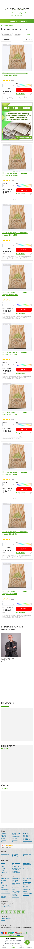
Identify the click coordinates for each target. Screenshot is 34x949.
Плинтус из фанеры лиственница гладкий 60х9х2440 (15, 533)
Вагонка (3, 883)
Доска (2, 887)
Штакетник (26, 895)
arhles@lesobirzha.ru (6, 905)
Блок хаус (3, 880)
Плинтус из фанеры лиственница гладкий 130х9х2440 (15, 74)
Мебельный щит (16, 878)
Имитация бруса (5, 889)
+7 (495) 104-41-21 (17, 9)
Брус (2, 882)
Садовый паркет (27, 878)
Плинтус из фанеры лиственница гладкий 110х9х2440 (15, 234)
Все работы (5, 706)
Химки (3, 920)
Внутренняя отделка (15, 854)
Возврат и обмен (5, 841)
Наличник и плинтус (15, 881)
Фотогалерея (15, 864)
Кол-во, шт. (4, 83)
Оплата (3, 838)
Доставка (3, 839)
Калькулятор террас (26, 869)
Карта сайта (4, 872)
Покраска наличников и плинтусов (14, 774)
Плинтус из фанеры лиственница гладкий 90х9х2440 (15, 353)
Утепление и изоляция (26, 887)
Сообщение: (4, 678)
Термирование (26, 855)
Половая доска (15, 887)
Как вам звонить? (6, 672)
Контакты (14, 838)
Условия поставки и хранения (16, 834)
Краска (3, 894)
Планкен (14, 885)
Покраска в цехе (5, 854)
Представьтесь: (5, 666)
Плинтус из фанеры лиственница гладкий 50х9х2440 (15, 593)
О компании (4, 833)
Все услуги (5, 749)
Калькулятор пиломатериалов (27, 866)
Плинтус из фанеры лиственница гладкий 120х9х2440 (15, 174)
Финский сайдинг (27, 893)
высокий (17, 34)
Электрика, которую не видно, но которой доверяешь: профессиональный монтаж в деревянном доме (14, 734)
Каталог (3, 863)
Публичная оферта (16, 836)
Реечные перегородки (15, 895)
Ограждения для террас (16, 884)
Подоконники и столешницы (16, 892)
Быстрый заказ (20, 93)
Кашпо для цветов (5, 892)
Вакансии (25, 833)
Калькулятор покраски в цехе (27, 864)
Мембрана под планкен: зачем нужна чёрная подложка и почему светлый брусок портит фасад (16, 814)
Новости (3, 870)
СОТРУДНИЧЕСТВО (17, 15)
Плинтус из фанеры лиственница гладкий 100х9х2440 (15, 294)
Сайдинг (25, 880)
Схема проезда (4, 907)
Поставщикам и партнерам (16, 842)
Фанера (25, 891)
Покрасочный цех (27, 841)
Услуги (3, 864)
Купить (24, 90)
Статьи (3, 866)
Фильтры (7, 39)
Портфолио (14, 839)
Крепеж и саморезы (3, 897)
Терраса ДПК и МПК (26, 884)
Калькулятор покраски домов (16, 872)
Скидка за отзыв (16, 863)
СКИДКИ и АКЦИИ (16, 866)
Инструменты (4, 891)
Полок (13, 889)
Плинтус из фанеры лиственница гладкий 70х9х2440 (15, 473)
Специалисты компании (26, 836)
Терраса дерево (27, 882)
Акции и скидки (5, 878)
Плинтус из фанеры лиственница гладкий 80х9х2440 (15, 413)
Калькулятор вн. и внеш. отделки (16, 869)
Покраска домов (27, 854)
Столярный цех (16, 856)
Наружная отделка (5, 855)
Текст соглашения (9, 689)
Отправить (6, 694)
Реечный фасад (16, 897)
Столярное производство (26, 839)
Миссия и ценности (3, 836)
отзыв (12, 80)
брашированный (7, 34)
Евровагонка (4, 885)
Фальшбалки (26, 889)
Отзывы (3, 868)
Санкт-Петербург (6, 918)
